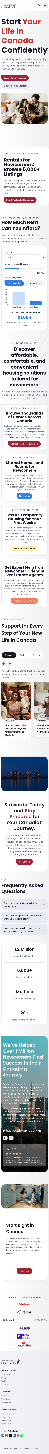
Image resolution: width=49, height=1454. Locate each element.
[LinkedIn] (14, 1435)
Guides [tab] (23, 655)
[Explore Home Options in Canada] (24, 1328)
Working (4, 1381)
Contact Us (5, 1417)
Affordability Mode (13, 278)
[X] (10, 1435)
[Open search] (39, 5)
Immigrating (6, 1374)
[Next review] (11, 1138)
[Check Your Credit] (8, 1320)
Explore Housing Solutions (15, 86)
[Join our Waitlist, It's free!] (24, 1336)
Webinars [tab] (9, 655)
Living (3, 1378)
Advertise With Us (8, 1414)
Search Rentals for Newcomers (20, 200)
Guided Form (6, 1402)
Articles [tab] (36, 655)
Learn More (24, 1271)
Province (8, 252)
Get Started (24, 862)
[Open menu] (45, 5)
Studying (4, 1384)
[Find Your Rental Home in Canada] (40, 1320)
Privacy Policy (6, 1424)
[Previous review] (5, 1138)
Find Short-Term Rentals (24, 548)
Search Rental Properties (15, 78)
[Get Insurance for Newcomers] (24, 1312)
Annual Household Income (16, 264)
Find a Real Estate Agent (24, 601)
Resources (5, 1396)
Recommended (14, 283)
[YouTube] (18, 1435)
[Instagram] (6, 1435)
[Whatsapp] (21, 1435)
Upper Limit (35, 283)
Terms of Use (6, 1420)
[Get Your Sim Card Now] (24, 1344)
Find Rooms (24, 496)
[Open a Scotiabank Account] (24, 1304)
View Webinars (6, 1399)
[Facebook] (2, 1435)
